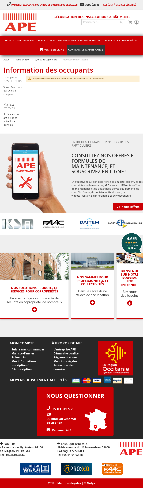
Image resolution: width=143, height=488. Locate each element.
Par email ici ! (61, 430)
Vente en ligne (22, 59)
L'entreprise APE (65, 349)
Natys (91, 483)
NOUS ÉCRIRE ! (92, 4)
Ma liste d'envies (23, 353)
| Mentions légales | (69, 483)
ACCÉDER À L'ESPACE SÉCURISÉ (119, 4)
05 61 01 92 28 (60, 411)
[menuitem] (9, 40)
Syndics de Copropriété (46, 59)
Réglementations (65, 357)
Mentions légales (65, 361)
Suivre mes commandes (28, 349)
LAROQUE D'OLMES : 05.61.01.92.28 (58, 4)
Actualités (19, 357)
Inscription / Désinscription (22, 367)
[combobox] (103, 22)
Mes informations (24, 361)
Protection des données (64, 367)
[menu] (71, 45)
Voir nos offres (128, 207)
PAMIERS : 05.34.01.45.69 (24, 4)
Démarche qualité (66, 353)
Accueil (6, 59)
